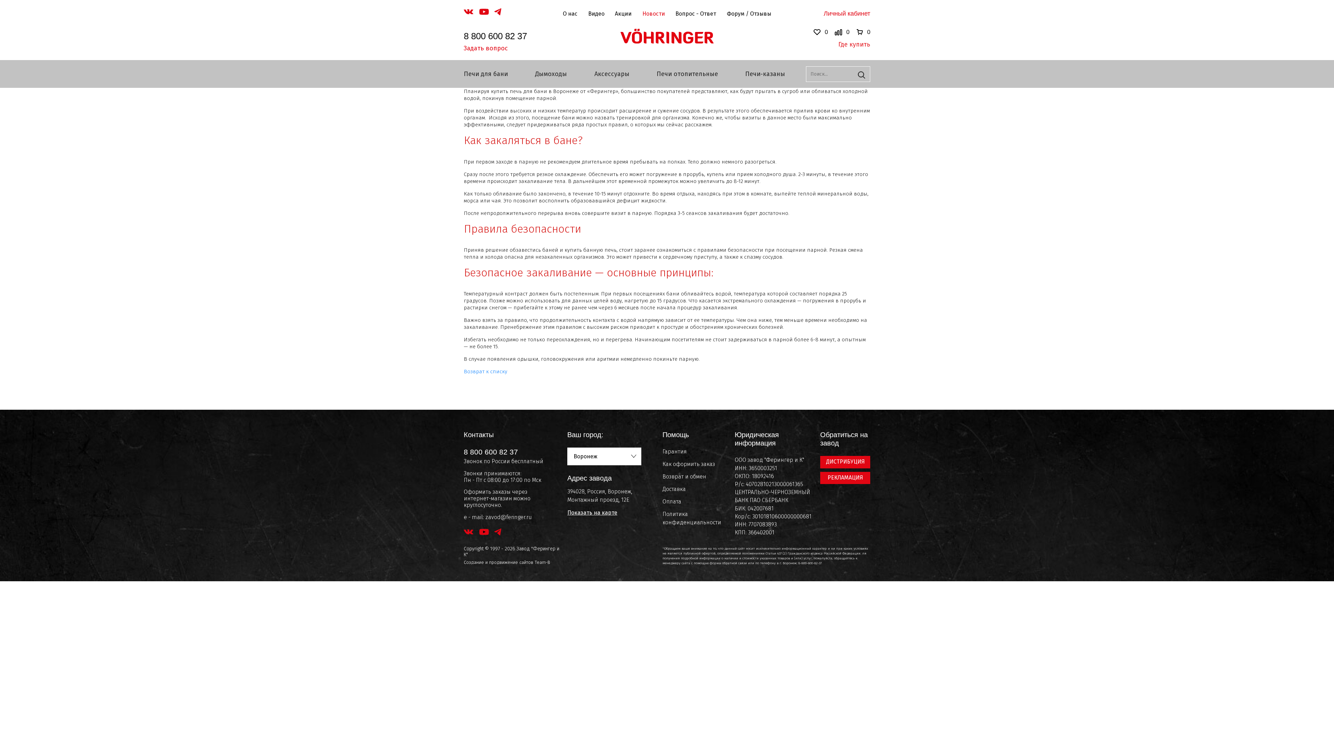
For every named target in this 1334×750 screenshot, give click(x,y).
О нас (570, 13)
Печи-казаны (765, 74)
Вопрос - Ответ (695, 13)
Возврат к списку (485, 371)
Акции (623, 13)
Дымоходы (551, 74)
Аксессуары (611, 74)
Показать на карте (592, 512)
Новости (653, 13)
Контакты (479, 435)
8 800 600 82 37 (495, 36)
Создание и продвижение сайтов (498, 562)
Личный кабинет (847, 13)
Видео (596, 13)
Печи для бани (486, 74)
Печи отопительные (687, 74)
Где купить (854, 44)
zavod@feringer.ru (508, 517)
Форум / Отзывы (749, 13)
